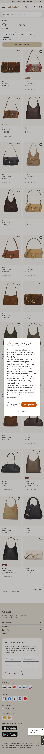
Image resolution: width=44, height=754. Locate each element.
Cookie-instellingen (22, 411)
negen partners (21, 350)
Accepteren (29, 405)
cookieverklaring (13, 383)
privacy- (29, 381)
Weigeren (13, 404)
